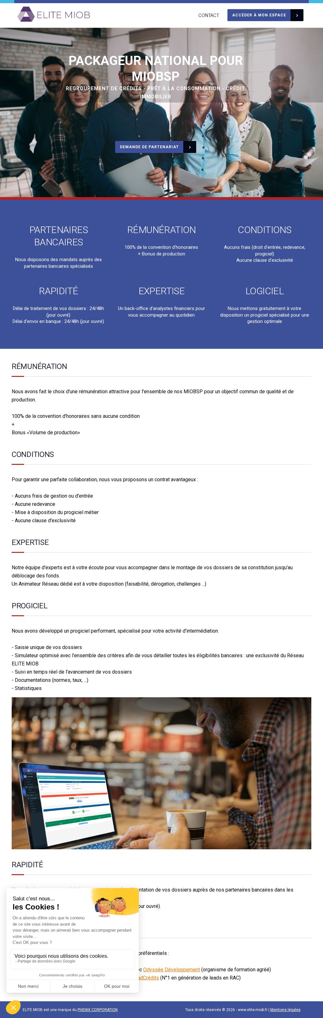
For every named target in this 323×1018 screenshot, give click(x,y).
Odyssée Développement (171, 970)
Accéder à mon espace (259, 15)
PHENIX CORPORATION (98, 1010)
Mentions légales (285, 1010)
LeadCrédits (145, 978)
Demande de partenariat (149, 147)
